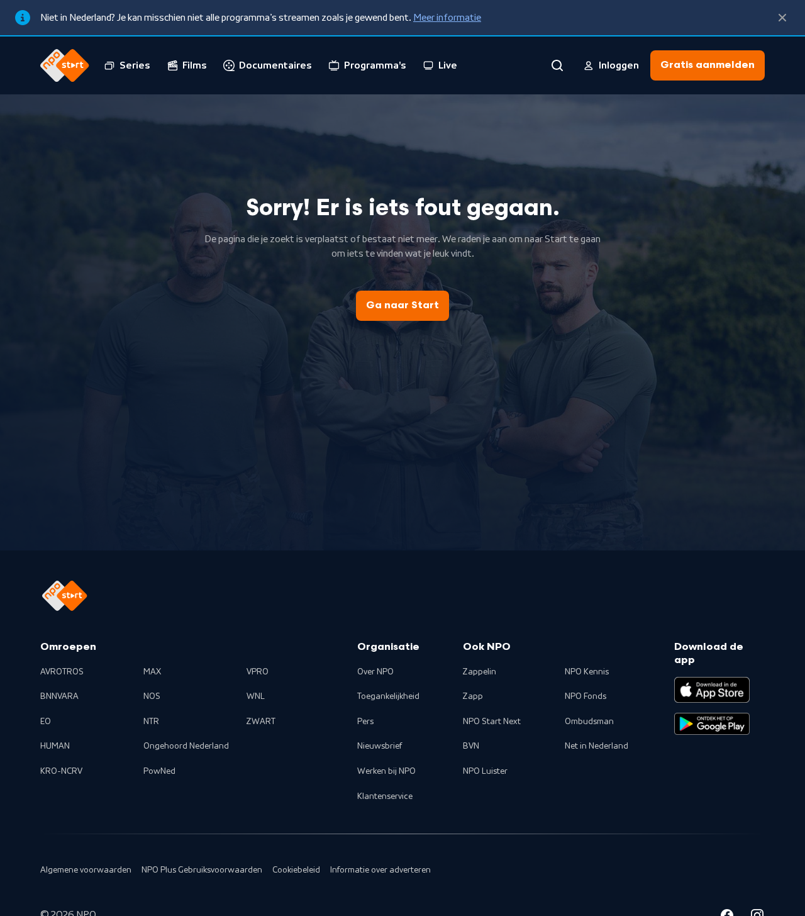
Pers (365, 721)
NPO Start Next (492, 721)
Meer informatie (447, 18)
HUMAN (55, 746)
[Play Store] (712, 724)
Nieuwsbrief (379, 746)
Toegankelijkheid (388, 696)
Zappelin (479, 671)
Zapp (473, 696)
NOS (151, 696)
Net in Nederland (596, 746)
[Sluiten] (782, 17)
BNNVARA (59, 696)
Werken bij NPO (386, 771)
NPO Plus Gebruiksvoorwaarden (202, 870)
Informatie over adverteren (380, 870)
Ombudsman (589, 721)
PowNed (159, 771)
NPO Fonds (585, 696)
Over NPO (375, 671)
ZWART (261, 721)
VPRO (258, 671)
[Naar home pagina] (64, 65)
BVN (471, 746)
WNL (256, 696)
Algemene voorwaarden (85, 870)
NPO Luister (485, 771)
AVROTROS (62, 671)
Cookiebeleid (296, 870)
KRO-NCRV (61, 771)
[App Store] (712, 689)
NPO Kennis (587, 671)
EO (45, 721)
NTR (151, 721)
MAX (152, 671)
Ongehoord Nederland (186, 746)
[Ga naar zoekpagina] (557, 65)
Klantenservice (385, 796)
